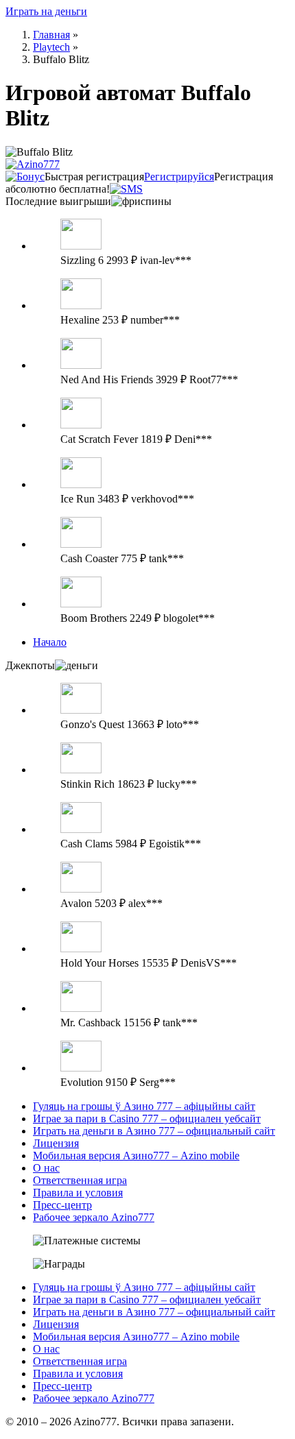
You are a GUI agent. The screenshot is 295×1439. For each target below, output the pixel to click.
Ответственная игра (80, 1180)
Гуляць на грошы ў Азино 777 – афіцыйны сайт (144, 1106)
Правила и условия (78, 1192)
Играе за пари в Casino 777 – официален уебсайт (147, 1118)
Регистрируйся (179, 176)
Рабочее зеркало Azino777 (93, 1217)
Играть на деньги (46, 11)
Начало (50, 642)
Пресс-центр (62, 1205)
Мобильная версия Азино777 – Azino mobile (136, 1155)
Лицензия (56, 1143)
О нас (46, 1168)
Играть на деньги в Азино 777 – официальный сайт (154, 1131)
